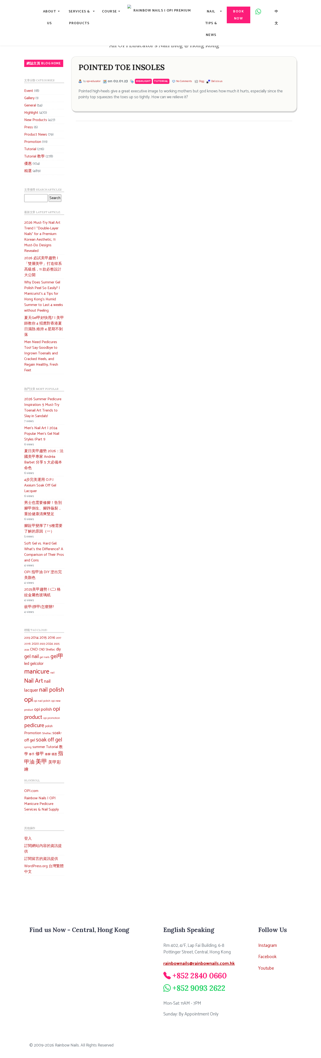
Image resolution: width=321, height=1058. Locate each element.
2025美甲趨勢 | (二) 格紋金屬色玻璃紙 (42, 592)
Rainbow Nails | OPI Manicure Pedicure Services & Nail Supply (41, 804)
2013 (27, 637)
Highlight (31, 113)
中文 (276, 17)
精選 (28, 171)
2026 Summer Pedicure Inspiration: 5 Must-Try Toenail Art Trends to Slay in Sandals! (42, 407)
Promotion (32, 142)
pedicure (34, 725)
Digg (201, 81)
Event (28, 91)
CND (34, 649)
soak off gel (49, 740)
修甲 (39, 754)
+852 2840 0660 (199, 975)
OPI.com (31, 791)
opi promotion (51, 718)
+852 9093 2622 (198, 988)
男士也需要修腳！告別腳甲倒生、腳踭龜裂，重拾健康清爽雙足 (43, 508)
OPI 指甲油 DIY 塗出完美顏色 (43, 575)
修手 (32, 754)
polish (49, 726)
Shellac (46, 733)
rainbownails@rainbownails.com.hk (199, 963)
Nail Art (33, 681)
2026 (26, 650)
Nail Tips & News (211, 23)
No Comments (184, 81)
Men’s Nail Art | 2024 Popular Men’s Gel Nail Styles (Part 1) (41, 434)
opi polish (43, 709)
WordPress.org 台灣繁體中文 (44, 869)
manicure (36, 671)
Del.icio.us (217, 81)
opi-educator (93, 81)
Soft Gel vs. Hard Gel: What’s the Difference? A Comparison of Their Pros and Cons (44, 552)
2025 (56, 644)
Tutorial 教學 (34, 156)
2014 (35, 638)
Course (109, 11)
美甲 (41, 762)
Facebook (267, 956)
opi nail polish (42, 701)
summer (38, 747)
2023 (42, 644)
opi (28, 699)
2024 (49, 643)
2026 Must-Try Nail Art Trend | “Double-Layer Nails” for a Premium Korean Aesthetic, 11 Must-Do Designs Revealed (42, 236)
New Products (35, 120)
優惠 (28, 164)
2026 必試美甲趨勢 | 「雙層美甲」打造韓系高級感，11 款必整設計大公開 (43, 266)
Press (28, 127)
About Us (49, 17)
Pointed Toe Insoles (121, 67)
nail (52, 673)
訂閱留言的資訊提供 (41, 859)
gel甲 (57, 656)
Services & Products (79, 17)
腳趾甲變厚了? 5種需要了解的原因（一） (43, 529)
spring (27, 747)
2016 (51, 638)
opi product (42, 713)
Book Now (238, 15)
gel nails (45, 657)
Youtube (266, 968)
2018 (27, 643)
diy (58, 649)
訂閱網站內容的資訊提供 (43, 849)
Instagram (267, 945)
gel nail (31, 657)
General (30, 105)
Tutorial (30, 149)
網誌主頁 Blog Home (44, 63)
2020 (35, 643)
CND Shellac (47, 649)
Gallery (29, 98)
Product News (35, 134)
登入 (28, 838)
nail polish (51, 690)
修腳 (48, 754)
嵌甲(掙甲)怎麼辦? (39, 607)
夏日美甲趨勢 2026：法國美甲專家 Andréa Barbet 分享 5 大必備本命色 (43, 459)
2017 (58, 638)
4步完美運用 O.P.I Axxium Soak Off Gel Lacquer (40, 485)
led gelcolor (33, 663)
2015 (43, 638)
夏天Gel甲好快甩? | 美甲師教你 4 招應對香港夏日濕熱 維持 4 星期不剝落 (44, 326)
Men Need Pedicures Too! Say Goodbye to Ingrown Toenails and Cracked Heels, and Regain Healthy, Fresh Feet (41, 356)
